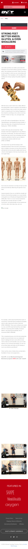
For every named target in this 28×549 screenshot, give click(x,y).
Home (2, 18)
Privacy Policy (9, 518)
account (16, 2)
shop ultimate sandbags (14, 531)
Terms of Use (19, 518)
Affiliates (21, 524)
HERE (14, 358)
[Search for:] (14, 24)
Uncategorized (8, 50)
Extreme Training (20, 52)
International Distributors (10, 524)
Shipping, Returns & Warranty (14, 521)
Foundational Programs (15, 50)
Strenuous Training (12, 52)
